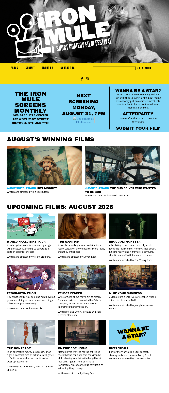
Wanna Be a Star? (138, 91)
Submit (30, 68)
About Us (47, 68)
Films (14, 68)
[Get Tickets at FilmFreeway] (84, 119)
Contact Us (67, 68)
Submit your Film (138, 128)
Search (146, 68)
